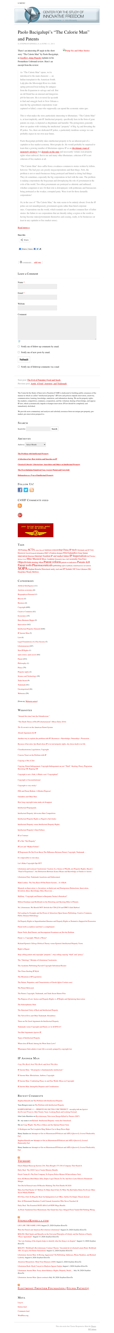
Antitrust (47, 550)
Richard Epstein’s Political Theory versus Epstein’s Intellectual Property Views (50, 943)
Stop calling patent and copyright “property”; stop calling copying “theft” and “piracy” (51, 954)
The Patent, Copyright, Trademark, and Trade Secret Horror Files (42, 993)
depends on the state (50, 151)
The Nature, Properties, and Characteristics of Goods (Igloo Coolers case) (45, 982)
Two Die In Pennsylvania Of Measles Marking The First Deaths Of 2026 (44, 1185)
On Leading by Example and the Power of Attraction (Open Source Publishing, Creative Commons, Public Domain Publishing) (55, 914)
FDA (65, 552)
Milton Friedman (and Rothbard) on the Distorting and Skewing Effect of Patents (48, 902)
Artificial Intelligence (26, 585)
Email (21, 292)
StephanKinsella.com (33, 1220)
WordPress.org (23, 1315)
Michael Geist (22, 559)
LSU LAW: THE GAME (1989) (29, 1225)
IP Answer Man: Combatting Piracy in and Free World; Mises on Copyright (46, 1081)
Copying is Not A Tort (26, 760)
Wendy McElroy (32, 572)
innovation (22, 555)
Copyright (22, 607)
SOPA (23, 568)
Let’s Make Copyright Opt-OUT (30, 863)
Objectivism (24, 562)
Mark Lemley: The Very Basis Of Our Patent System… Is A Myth (42, 882)
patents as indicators (69, 562)
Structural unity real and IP (53, 569)
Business (21, 603)
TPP (73, 569)
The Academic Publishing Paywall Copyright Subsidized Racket (42, 965)
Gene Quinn (83, 553)
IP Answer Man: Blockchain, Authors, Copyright (36, 1075)
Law (19, 637)
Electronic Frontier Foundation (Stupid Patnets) (53, 1288)
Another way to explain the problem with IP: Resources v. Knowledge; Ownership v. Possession (53, 738)
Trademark (22, 684)
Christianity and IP (83, 550)
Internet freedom (42, 555)
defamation (40, 553)
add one (37, 262)
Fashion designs (56, 553)
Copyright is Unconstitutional (29, 780)
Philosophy (22, 663)
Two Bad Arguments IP (29, 1032)
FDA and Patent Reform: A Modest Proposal (34, 791)
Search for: (22, 429)
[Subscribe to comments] (57, 506)
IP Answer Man (23, 633)
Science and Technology (27, 676)
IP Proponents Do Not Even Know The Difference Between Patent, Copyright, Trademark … (52, 852)
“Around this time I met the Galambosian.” (34, 716)
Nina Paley (82, 559)
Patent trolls (25, 565)
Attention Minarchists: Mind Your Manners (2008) (37, 1261)
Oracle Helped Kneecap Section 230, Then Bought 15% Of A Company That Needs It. (50, 1165)
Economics (22, 616)
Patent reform (52, 562)
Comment (22, 314)
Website (21, 303)
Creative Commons (25, 611)
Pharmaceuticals (42, 565)
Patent (20, 659)
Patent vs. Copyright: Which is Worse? (32, 938)
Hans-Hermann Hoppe (26, 620)
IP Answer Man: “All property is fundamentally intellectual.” (40, 1070)
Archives (21, 444)
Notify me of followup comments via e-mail (40, 366)
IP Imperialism (78, 556)
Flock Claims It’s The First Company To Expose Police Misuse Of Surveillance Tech (49, 1174)
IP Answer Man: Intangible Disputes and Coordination (38, 1086)
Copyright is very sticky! (27, 785)
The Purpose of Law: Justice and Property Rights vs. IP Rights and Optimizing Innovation (51, 999)
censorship (57, 549)
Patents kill (83, 562)
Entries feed (22, 1306)
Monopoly (58, 559)
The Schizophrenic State (27, 1004)
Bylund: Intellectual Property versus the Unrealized (51, 1120)
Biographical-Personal (26, 594)
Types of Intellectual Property (29, 1038)
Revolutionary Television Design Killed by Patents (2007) (58, 1116)
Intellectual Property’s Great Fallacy (31, 830)
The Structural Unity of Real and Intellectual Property (38, 1010)
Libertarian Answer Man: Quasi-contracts (33, 1277)
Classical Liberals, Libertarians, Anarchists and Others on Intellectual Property (49, 464)
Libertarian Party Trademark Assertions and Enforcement (39, 877)
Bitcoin (20, 598)
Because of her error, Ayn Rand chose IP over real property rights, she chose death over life (51, 744)
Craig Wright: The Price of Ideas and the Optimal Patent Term (46, 1125)
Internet (31, 556)
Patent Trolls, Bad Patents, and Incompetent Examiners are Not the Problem (46, 932)
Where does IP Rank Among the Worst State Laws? (37, 1043)
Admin (92, 1329)
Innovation (22, 624)
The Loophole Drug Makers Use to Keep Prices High (50, 1129)
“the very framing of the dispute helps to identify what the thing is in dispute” (47, 1241)
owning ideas (37, 562)
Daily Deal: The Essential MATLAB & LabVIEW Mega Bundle (41, 1205)
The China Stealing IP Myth (28, 971)
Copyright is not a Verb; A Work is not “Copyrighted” (38, 774)
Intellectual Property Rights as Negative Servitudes (37, 818)
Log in (20, 1302)
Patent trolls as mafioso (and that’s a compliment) (36, 926)
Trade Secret (22, 680)
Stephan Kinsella (34, 569)
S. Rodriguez (23, 1129)
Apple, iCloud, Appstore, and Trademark (49, 383)
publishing (57, 565)
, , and (38, 1064)
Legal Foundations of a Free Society (31, 641)
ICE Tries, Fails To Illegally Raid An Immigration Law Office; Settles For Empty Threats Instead (53, 1196)
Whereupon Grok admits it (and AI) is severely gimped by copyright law (45, 1049)
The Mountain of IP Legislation (30, 976)
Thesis (93, 1326)
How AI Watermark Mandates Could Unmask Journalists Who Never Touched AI (48, 1201)
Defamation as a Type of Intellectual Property (36, 475)
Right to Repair (23, 949)
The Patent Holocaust (26, 988)
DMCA (47, 553)
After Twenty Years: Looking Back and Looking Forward (53, 1110)
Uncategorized (23, 689)
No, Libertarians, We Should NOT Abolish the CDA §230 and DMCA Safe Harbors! (49, 907)
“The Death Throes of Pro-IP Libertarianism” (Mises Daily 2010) (42, 721)
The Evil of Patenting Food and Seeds (44, 379)
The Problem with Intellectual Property (33, 453)
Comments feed (23, 1311)
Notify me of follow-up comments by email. (40, 346)
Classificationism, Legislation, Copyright (33, 749)
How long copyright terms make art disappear (35, 802)
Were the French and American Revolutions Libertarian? (39, 1229)
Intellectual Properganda (27, 807)
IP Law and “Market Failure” (28, 846)
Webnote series (31, 701)
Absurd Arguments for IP (27, 733)
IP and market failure (60, 555)
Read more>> (24, 227)
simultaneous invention (82, 565)
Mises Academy (48, 559)
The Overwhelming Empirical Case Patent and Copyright (44, 469)
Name (21, 282)
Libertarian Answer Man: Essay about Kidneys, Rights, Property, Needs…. (45, 1270)
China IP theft (70, 549)
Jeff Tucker (91, 556)
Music (64, 559)
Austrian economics (25, 590)
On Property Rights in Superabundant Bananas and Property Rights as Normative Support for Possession (57, 921)
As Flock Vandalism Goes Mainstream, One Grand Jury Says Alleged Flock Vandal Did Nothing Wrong (56, 1209)
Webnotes (21, 693)
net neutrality (72, 558)
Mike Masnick (34, 558)
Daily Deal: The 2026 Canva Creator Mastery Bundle (38, 1170)
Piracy (20, 667)
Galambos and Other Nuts (27, 796)
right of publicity (67, 565)
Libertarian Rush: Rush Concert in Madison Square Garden (40, 1266)
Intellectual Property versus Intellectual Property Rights (39, 824)
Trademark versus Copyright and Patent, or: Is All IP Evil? (39, 1026)
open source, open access (27, 654)
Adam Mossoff (39, 550)
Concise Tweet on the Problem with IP (32, 755)
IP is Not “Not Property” (27, 841)
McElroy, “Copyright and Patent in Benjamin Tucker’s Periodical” (42, 896)
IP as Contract (23, 835)
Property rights (23, 672)
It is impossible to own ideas (28, 857)
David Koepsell (31, 553)
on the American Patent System (35, 727)
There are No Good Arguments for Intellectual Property (38, 1021)
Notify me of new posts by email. (35, 352)
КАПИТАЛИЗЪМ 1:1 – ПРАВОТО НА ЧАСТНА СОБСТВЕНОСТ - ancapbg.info (48, 1109)
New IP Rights (23, 650)
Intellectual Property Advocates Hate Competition (36, 813)
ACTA (31, 549)
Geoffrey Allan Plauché (30, 57)
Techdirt (68, 569)
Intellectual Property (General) (29, 628)
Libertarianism (23, 646)
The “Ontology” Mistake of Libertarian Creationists (37, 960)
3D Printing (22, 550)
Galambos (72, 552)
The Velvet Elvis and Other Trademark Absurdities (36, 1015)
